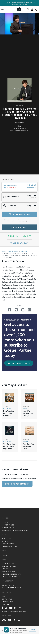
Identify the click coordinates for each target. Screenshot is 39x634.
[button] (32, 9)
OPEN (32, 630)
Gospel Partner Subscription (15, 530)
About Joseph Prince (11, 577)
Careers (5, 604)
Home (4, 251)
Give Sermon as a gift (20, 236)
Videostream (13, 251)
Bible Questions (9, 566)
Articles (5, 569)
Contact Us (7, 599)
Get (20, 214)
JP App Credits (8, 527)
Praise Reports (8, 571)
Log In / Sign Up (8, 585)
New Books (6, 539)
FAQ (3, 596)
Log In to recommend (17, 484)
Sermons (19, 106)
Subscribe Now (19, 227)
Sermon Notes (8, 564)
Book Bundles (8, 544)
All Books (6, 541)
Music (4, 555)
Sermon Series (8, 525)
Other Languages (9, 546)
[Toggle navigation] (2, 9)
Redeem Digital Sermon (12, 588)
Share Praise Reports (11, 574)
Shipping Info (8, 602)
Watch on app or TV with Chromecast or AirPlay (19, 129)
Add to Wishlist (20, 243)
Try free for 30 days (19, 363)
